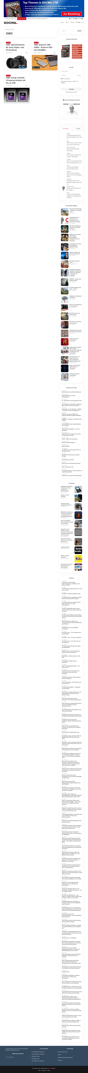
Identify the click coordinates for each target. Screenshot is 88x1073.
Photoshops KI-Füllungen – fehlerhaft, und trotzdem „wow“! (76, 210)
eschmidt (69, 159)
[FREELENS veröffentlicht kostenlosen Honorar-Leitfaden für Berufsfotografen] (78, 489)
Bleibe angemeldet (66, 78)
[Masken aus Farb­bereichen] (78, 498)
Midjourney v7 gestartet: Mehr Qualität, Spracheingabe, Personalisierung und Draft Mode (75, 237)
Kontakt (59, 1054)
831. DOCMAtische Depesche (38, 1060)
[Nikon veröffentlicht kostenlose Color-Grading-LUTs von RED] (78, 523)
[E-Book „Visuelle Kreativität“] (78, 559)
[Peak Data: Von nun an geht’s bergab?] (64, 316)
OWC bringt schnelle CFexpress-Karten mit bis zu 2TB (16, 80)
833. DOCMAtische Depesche (38, 1051)
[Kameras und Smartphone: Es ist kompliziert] (64, 307)
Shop (62, 22)
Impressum (60, 1060)
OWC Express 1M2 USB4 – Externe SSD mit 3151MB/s (43, 47)
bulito (68, 192)
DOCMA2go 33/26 (35, 1058)
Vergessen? (79, 75)
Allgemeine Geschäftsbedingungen (65, 1057)
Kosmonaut (69, 179)
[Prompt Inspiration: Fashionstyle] (64, 342)
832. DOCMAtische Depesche (38, 1054)
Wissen (72, 22)
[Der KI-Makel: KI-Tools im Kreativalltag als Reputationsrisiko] (64, 247)
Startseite (9, 29)
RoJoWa (68, 133)
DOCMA (53, 1068)
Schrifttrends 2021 (65, 547)
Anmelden (71, 89)
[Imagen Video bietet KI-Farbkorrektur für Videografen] (64, 368)
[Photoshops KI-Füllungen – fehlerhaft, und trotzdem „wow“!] (64, 212)
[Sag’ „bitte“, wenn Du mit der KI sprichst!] (64, 325)
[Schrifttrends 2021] (78, 550)
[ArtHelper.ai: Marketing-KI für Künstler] (64, 299)
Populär (78, 128)
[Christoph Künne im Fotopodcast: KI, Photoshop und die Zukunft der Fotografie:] (64, 220)
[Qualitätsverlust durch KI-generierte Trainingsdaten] (64, 333)
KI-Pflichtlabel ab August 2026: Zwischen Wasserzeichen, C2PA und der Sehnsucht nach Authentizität (76, 350)
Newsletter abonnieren (63, 1051)
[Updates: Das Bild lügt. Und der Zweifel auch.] (64, 255)
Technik (8, 42)
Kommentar (65, 128)
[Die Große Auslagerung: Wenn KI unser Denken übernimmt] (64, 229)
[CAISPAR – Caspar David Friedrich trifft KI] (64, 282)
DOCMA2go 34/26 (35, 1056)
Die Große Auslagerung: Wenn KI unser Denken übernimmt (75, 227)
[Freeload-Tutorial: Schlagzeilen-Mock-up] (78, 506)
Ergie (68, 141)
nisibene (68, 153)
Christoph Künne (70, 186)
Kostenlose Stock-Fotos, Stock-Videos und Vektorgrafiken (67, 566)
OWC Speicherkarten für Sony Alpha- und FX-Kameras (15, 47)
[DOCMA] (11, 22)
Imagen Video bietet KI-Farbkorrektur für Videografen (75, 367)
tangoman (69, 171)
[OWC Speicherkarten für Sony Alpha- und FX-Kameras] (16, 62)
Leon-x (68, 165)
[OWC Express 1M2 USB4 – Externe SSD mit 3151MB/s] (44, 62)
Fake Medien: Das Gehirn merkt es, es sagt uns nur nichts (41, 18)
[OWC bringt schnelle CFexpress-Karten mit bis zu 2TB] (16, 95)
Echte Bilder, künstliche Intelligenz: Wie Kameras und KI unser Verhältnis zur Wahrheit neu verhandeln (75, 272)
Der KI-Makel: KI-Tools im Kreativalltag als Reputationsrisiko (75, 245)
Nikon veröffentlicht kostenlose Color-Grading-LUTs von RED (67, 522)
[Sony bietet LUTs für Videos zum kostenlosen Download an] (78, 541)
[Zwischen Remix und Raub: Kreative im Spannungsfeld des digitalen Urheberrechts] (64, 360)
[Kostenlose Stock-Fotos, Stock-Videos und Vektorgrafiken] (78, 567)
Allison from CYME (71, 147)
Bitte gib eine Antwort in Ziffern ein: (69, 81)
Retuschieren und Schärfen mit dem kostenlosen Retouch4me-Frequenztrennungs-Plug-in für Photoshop (67, 532)
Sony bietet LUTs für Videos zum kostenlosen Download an (66, 540)
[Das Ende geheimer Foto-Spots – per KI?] (64, 290)
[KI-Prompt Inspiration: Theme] (64, 264)
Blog (67, 22)
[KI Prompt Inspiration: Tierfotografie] (64, 377)
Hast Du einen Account (71, 92)
